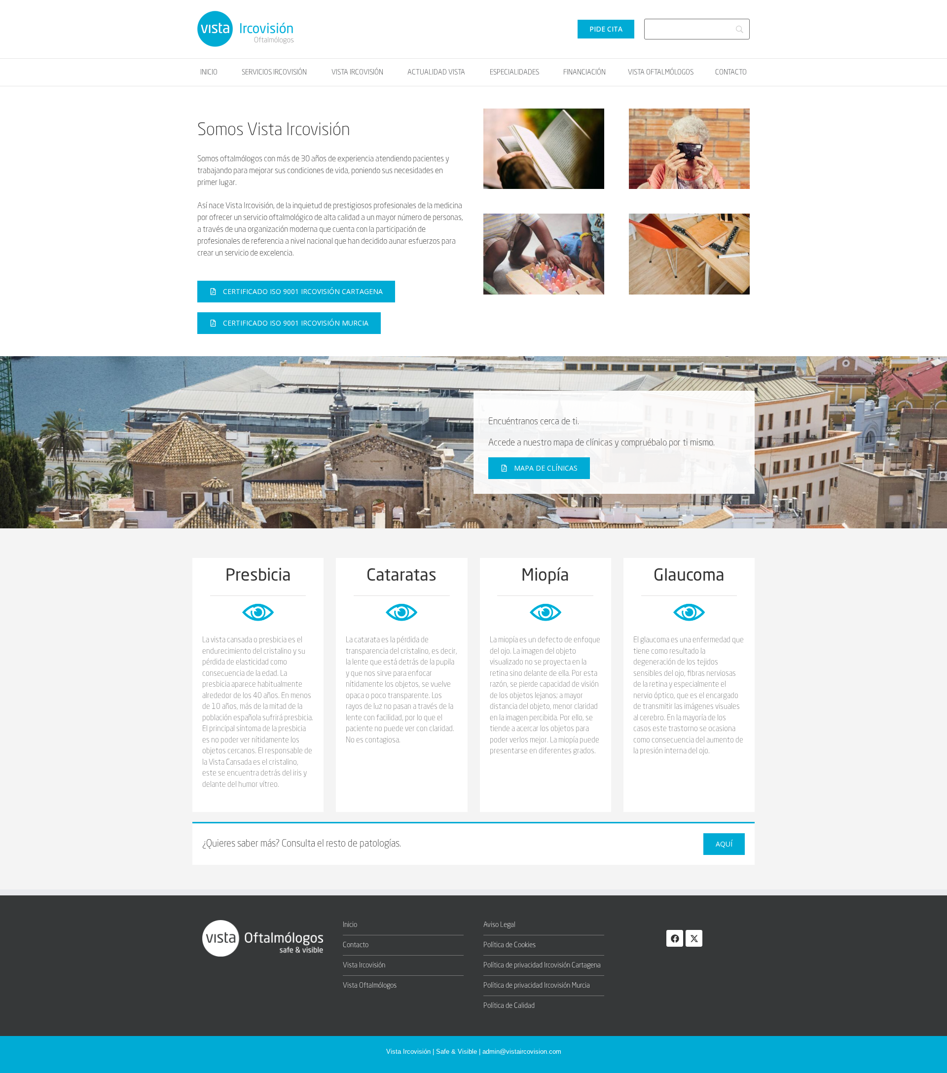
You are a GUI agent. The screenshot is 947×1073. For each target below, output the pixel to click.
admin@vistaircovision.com (521, 1051)
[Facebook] (674, 938)
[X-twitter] (694, 938)
